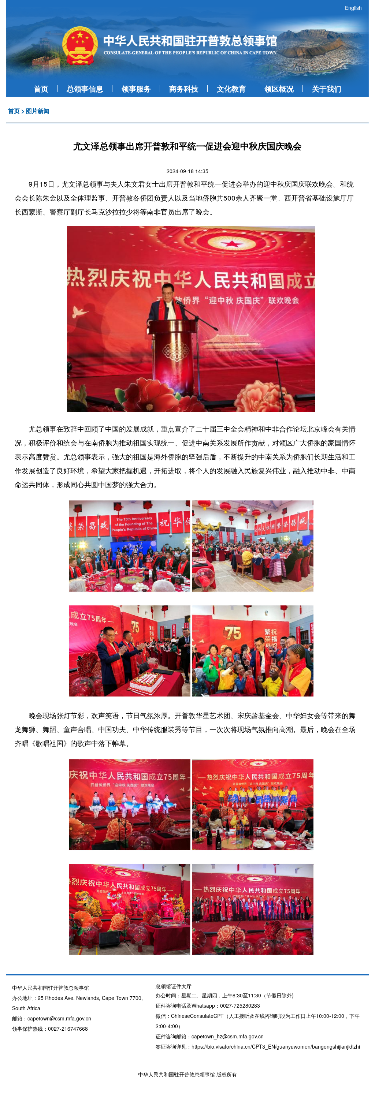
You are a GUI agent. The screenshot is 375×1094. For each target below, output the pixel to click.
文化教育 (231, 88)
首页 (41, 88)
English (353, 7)
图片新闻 (37, 111)
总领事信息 (85, 88)
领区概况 (279, 88)
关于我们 (326, 88)
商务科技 (183, 88)
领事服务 (136, 88)
